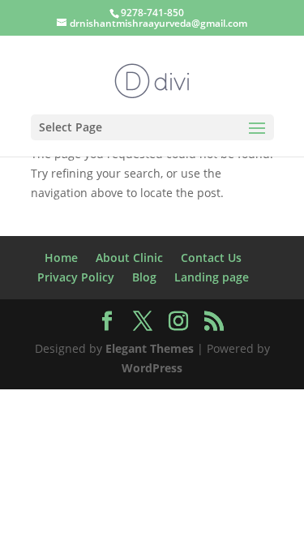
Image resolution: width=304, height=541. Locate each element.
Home (61, 257)
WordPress (152, 368)
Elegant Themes (149, 348)
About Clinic (129, 257)
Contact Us (211, 257)
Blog (144, 277)
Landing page (211, 277)
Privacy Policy (75, 277)
